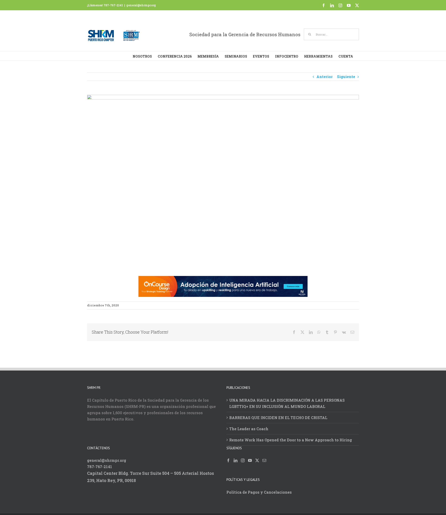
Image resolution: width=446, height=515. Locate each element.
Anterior (324, 76)
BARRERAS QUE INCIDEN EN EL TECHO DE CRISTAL (278, 417)
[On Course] (223, 279)
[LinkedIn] (235, 460)
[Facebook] (228, 460)
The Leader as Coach (248, 428)
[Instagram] (243, 460)
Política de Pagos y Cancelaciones (259, 492)
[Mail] (264, 460)
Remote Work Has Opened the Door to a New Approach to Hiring (290, 439)
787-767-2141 (99, 466)
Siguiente (346, 76)
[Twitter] (257, 460)
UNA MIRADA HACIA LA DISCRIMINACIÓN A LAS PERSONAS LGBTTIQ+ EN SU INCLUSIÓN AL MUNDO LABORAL (287, 403)
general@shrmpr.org (141, 5)
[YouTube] (250, 460)
